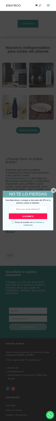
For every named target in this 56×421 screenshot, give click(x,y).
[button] (50, 415)
